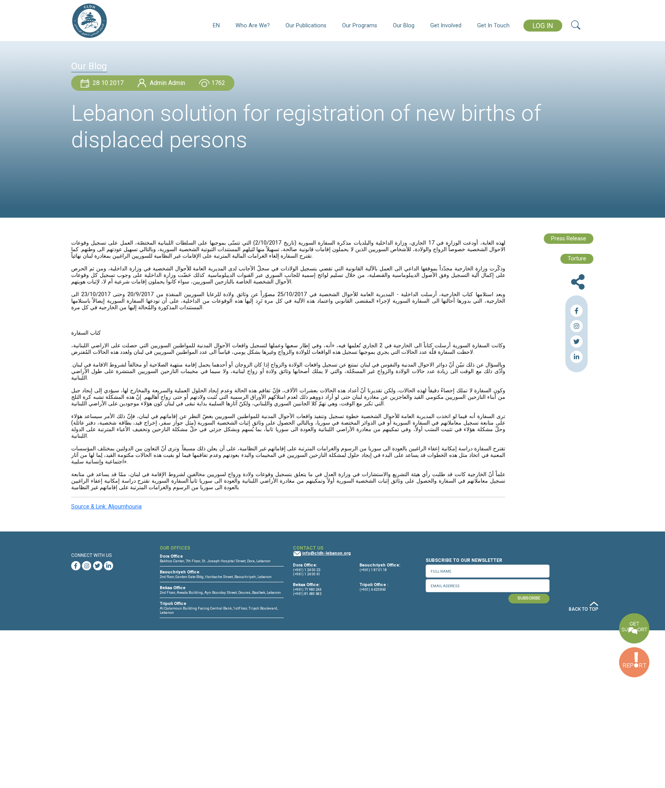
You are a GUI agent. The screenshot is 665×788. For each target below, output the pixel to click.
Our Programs (359, 25)
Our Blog (403, 25)
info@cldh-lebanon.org (326, 553)
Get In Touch (493, 25)
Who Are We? (253, 25)
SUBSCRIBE (529, 598)
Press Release (568, 238)
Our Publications (306, 25)
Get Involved (445, 25)
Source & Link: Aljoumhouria (106, 506)
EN (216, 25)
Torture (577, 258)
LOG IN (543, 26)
